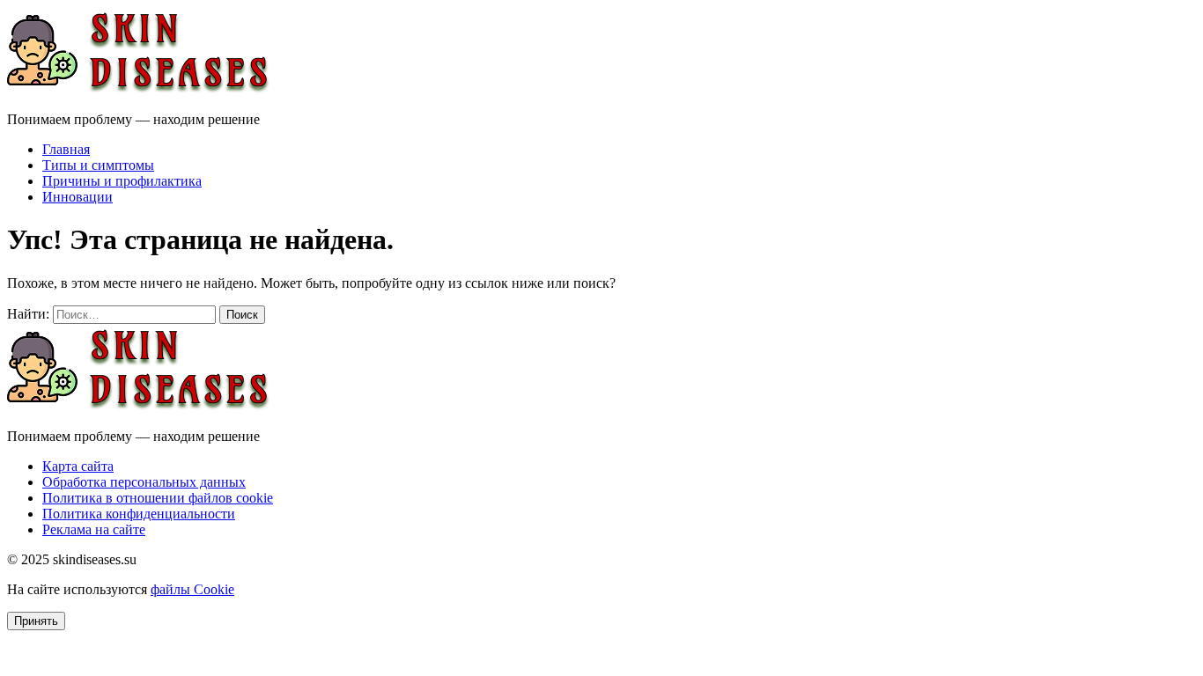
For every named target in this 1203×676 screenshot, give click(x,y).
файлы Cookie (192, 589)
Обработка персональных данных (144, 481)
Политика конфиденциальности (138, 513)
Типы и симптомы (98, 165)
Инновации (77, 196)
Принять (36, 621)
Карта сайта (78, 466)
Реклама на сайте (93, 529)
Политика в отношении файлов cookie (157, 497)
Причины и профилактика (122, 180)
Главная (66, 149)
